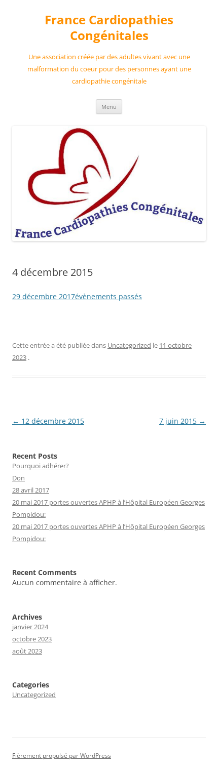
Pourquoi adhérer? (40, 465)
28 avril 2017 (30, 490)
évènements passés (108, 296)
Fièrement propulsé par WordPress (61, 755)
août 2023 (27, 651)
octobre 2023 (32, 638)
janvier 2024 (30, 626)
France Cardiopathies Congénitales (109, 28)
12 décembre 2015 (48, 421)
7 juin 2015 (182, 421)
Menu (109, 106)
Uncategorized (129, 345)
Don (18, 477)
